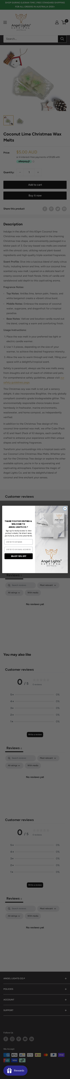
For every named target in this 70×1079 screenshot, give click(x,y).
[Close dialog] (65, 508)
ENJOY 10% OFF (18, 556)
